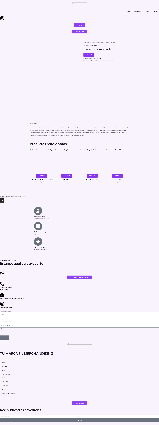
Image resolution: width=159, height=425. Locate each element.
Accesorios (5, 385)
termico (107, 60)
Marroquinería (6, 374)
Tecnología (5, 381)
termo (111, 60)
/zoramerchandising (6, 307)
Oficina (4, 370)
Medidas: (102, 132)
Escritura (4, 366)
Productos (137, 11)
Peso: (114, 132)
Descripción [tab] (33, 123)
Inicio (128, 11)
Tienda (147, 11)
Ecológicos (5, 389)
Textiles (4, 378)
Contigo (91, 60)
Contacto (154, 11)
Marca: (92, 132)
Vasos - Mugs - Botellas (93, 42)
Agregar (89, 55)
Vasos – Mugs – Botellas (8, 393)
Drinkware (97, 60)
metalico (102, 60)
